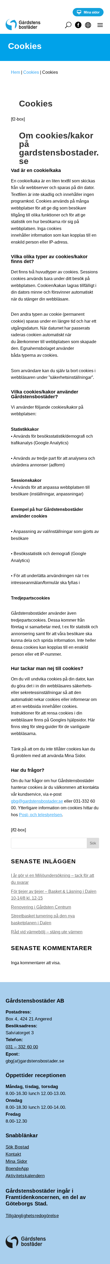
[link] (88, 15)
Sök (93, 843)
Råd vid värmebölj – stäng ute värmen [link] (46, 932)
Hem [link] (15, 72)
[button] (100, 24)
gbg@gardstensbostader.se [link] (37, 801)
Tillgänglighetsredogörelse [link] (32, 1215)
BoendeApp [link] (17, 1168)
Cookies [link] (31, 72)
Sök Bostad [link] (17, 1147)
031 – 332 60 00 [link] (22, 1046)
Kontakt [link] (13, 1154)
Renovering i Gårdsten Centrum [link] (41, 907)
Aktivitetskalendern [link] (25, 1175)
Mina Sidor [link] (17, 1161)
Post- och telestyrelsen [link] (40, 814)
